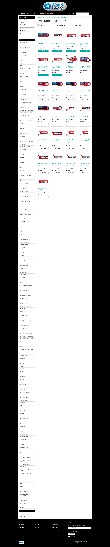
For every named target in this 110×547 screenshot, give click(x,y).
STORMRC (22, 428)
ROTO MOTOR (23, 400)
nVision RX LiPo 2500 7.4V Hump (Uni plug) (70, 68)
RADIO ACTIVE (23, 355)
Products (23, 13)
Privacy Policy (55, 527)
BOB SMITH (22, 84)
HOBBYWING (23, 250)
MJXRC (21, 311)
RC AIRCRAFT (23, 358)
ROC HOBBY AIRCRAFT (25, 392)
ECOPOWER (23, 136)
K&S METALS (23, 263)
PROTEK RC (22, 346)
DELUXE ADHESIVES (24, 118)
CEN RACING (23, 104)
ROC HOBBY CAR (24, 394)
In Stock (23, 22)
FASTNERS (22, 159)
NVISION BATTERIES (24, 325)
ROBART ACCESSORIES (25, 387)
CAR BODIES (22, 97)
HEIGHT (22, 223)
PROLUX (22, 344)
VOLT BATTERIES (24, 489)
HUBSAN (22, 252)
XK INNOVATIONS (24, 500)
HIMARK (22, 231)
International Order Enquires (46, 13)
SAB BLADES (23, 402)
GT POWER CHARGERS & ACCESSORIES (25, 215)
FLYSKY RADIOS (23, 165)
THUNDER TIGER (24, 447)
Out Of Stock (71, 75)
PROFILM (22, 341)
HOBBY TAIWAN (24, 244)
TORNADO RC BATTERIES (26, 457)
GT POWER (22, 212)
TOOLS (21, 452)
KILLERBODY (23, 268)
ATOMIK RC (22, 65)
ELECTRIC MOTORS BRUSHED (27, 141)
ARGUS (21, 63)
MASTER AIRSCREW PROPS (26, 293)
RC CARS (22, 363)
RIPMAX (22, 379)
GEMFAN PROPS (23, 186)
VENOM (21, 483)
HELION (22, 226)
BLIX (21, 81)
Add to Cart (43, 50)
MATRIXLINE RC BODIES (25, 295)
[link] (71, 537)
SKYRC (21, 421)
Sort (76, 25)
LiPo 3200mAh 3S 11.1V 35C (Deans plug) (56, 68)
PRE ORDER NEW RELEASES (26, 338)
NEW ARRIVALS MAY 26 (25, 320)
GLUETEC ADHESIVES (25, 201)
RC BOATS (22, 361)
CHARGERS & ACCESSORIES (26, 110)
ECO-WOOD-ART (24, 133)
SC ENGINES (22, 410)
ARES (21, 60)
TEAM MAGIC (23, 439)
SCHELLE (22, 413)
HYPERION (22, 255)
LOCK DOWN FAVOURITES (26, 285)
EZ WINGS (22, 154)
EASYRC (22, 131)
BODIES (21, 86)
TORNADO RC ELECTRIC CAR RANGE (27, 461)
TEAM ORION (23, 442)
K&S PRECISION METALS (25, 265)
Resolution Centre (23, 529)
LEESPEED (22, 282)
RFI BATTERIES (23, 376)
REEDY (21, 371)
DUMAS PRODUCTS (24, 125)
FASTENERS (22, 157)
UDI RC (21, 478)
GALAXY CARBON (24, 183)
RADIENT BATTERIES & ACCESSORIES (25, 352)
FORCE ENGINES (23, 172)
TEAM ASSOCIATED (24, 434)
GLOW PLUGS (23, 193)
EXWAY (22, 152)
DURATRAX (22, 128)
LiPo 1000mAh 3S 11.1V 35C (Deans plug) (70, 141)
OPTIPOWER (23, 330)
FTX (21, 178)
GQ (20, 204)
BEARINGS (22, 73)
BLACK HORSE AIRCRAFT (26, 78)
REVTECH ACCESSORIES (25, 374)
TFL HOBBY (22, 444)
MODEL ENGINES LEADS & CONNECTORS (26, 315)
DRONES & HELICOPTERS (26, 120)
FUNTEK (22, 180)
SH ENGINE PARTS (24, 418)
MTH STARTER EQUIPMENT (26, 317)
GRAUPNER (22, 206)
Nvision (23, 35)
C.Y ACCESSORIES (24, 91)
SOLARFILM (23, 423)
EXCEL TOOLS (23, 149)
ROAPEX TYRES (23, 384)
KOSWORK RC (23, 274)
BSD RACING (23, 89)
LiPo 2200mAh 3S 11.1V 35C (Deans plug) (84, 43)
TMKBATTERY (23, 449)
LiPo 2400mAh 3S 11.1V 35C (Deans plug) (56, 165)
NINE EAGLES (23, 323)
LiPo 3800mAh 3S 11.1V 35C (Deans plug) (70, 165)
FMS (21, 167)
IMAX (21, 257)
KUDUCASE (22, 277)
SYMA (21, 431)
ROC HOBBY (22, 389)
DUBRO (21, 123)
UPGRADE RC (23, 481)
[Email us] (69, 537)
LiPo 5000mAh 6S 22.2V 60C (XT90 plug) (84, 165)
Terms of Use (55, 524)
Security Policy (55, 529)
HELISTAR (22, 229)
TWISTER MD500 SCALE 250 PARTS (26, 470)
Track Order (21, 527)
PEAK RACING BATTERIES (26, 333)
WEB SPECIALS (23, 42)
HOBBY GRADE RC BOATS (26, 242)
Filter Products (24, 17)
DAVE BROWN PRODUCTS (26, 115)
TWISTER (22, 466)
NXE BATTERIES (23, 328)
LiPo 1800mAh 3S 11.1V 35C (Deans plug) (42, 165)
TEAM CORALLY (24, 436)
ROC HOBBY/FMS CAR (25, 397)
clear (27, 30)
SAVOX (21, 405)
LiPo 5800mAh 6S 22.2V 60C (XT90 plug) (42, 189)
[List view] (41, 25)
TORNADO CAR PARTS (25, 455)
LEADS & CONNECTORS (25, 280)
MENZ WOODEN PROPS (25, 306)
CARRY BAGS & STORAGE (26, 102)
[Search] (88, 13)
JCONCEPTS (22, 260)
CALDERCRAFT (23, 94)
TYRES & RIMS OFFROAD (25, 473)
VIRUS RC (22, 486)
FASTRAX (22, 162)
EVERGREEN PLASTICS (25, 146)
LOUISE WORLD (23, 287)
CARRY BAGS (23, 99)
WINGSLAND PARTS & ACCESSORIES (25, 495)
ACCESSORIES (23, 52)
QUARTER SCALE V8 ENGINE (26, 349)
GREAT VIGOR (23, 209)
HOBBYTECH (23, 247)
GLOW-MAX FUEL (24, 196)
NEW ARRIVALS (23, 44)
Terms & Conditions (85, 529)
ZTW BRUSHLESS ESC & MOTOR (25, 506)
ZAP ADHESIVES (23, 503)
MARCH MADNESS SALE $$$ (26, 290)
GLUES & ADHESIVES (24, 199)
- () (69, 13)
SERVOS (21, 415)
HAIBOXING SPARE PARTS (26, 221)
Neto (84, 545)
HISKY (21, 234)
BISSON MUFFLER (24, 76)
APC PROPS (22, 57)
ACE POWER (23, 55)
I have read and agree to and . (80, 530)
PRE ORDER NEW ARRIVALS (26, 336)
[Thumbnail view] (38, 25)
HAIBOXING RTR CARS (25, 218)
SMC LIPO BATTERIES (25, 47)
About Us (29, 13)
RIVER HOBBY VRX (24, 381)
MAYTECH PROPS (24, 298)
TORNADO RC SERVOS (25, 464)
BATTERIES (22, 71)
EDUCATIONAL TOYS (25, 138)
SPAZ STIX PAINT (24, 426)
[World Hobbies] (55, 5)
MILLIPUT (22, 308)
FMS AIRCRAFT (23, 170)
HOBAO (21, 236)
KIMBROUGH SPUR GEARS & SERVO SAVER (26, 271)
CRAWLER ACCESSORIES (26, 112)
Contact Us (35, 13)
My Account (21, 524)
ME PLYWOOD (23, 300)
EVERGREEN (22, 144)
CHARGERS (22, 107)
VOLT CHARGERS (24, 491)
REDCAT (22, 368)
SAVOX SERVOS (23, 408)
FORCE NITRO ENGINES (25, 175)
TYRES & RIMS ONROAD (25, 475)
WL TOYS (22, 498)
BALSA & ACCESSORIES (25, 68)
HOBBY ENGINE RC (24, 239)
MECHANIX (22, 303)
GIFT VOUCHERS (24, 191)
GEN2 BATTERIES (24, 188)
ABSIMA (22, 50)
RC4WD (21, 366)
